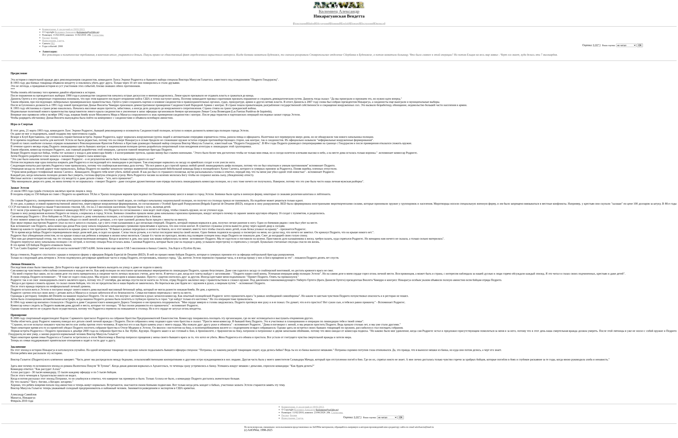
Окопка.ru (379, 23)
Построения (367, 23)
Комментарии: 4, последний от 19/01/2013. (63, 29)
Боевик (54, 37)
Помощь (355, 23)
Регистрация (300, 23)
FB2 (53, 43)
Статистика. (98, 35)
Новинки (335, 23)
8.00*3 (597, 45)
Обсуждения (322, 23)
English (345, 23)
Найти (311, 23)
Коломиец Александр (339, 11)
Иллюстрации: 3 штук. (53, 40)
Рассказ (46, 37)
